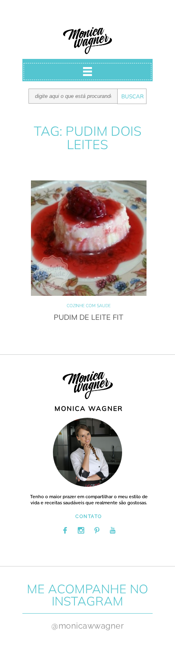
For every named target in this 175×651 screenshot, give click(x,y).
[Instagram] (81, 530)
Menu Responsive (87, 71)
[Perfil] (87, 452)
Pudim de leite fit (88, 317)
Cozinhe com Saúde (89, 306)
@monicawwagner (87, 626)
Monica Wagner (87, 40)
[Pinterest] (97, 530)
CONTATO (88, 516)
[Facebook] (65, 530)
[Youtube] (112, 530)
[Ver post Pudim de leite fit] (89, 238)
